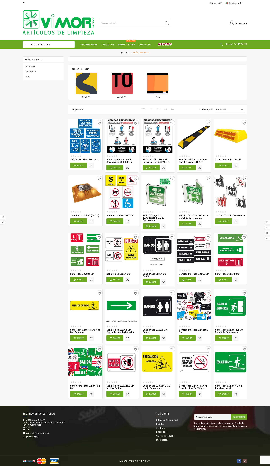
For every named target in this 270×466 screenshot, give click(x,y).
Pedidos (160, 424)
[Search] (167, 23)
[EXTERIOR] (122, 83)
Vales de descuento (166, 436)
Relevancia (230, 109)
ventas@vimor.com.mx (37, 433)
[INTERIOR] (86, 83)
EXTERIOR (30, 71)
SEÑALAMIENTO (33, 59)
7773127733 (32, 437)
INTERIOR (30, 66)
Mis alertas (161, 440)
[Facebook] (239, 461)
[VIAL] (157, 83)
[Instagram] (245, 461)
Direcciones (162, 432)
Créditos (160, 428)
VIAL (27, 77)
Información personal (167, 420)
